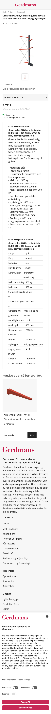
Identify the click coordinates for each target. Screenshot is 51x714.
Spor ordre (8, 581)
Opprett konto (10, 576)
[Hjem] (25, 4)
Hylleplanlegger (11, 599)
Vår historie (9, 543)
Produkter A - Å (11, 604)
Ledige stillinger (11, 548)
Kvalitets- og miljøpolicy (15, 558)
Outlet (6, 608)
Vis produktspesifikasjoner (19, 89)
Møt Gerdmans (10, 529)
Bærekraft (8, 553)
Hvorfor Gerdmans (13, 538)
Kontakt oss (9, 533)
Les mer (7, 84)
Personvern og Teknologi (16, 563)
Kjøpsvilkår (8, 586)
